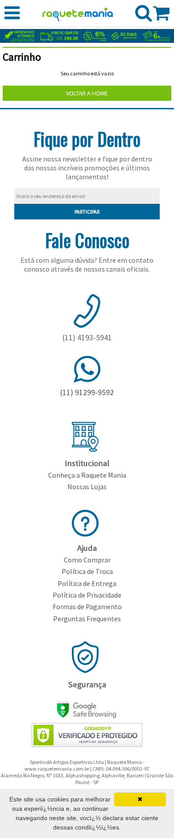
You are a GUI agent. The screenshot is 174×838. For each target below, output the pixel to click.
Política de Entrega (87, 583)
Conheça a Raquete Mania (87, 475)
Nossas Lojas (87, 486)
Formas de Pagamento (87, 606)
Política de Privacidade (87, 594)
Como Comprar (87, 559)
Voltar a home (87, 93)
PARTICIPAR (87, 211)
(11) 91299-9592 (87, 392)
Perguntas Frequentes (87, 618)
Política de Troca (87, 571)
